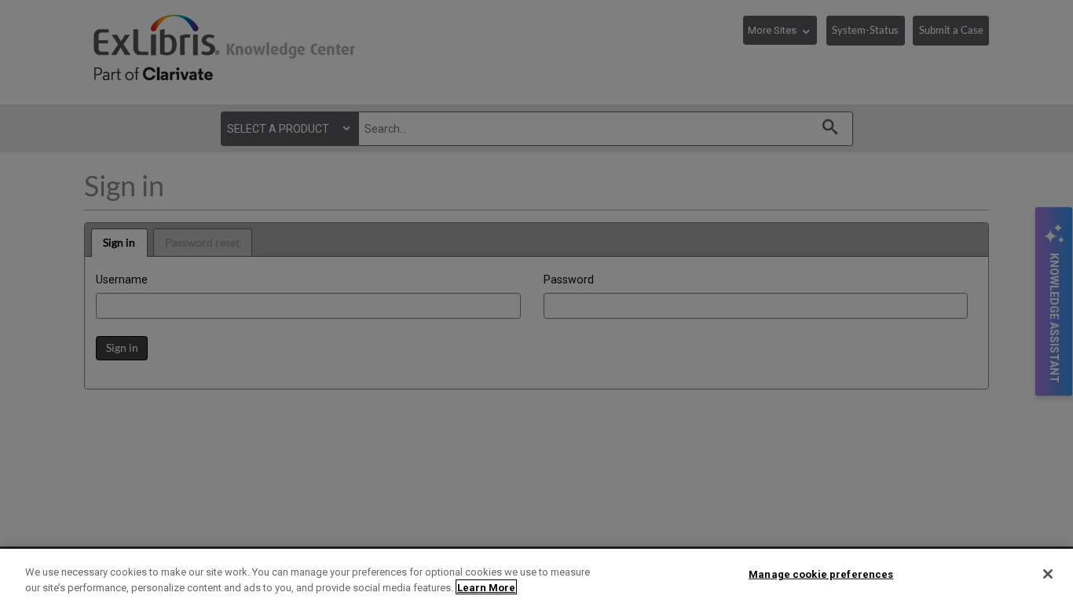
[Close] (1048, 574)
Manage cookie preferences (821, 574)
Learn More (486, 587)
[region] (536, 576)
